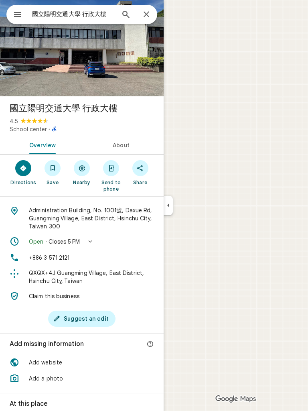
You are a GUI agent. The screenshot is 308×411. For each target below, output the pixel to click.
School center (28, 129)
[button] (82, 242)
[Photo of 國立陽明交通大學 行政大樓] (82, 48)
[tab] (41, 144)
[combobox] (73, 14)
